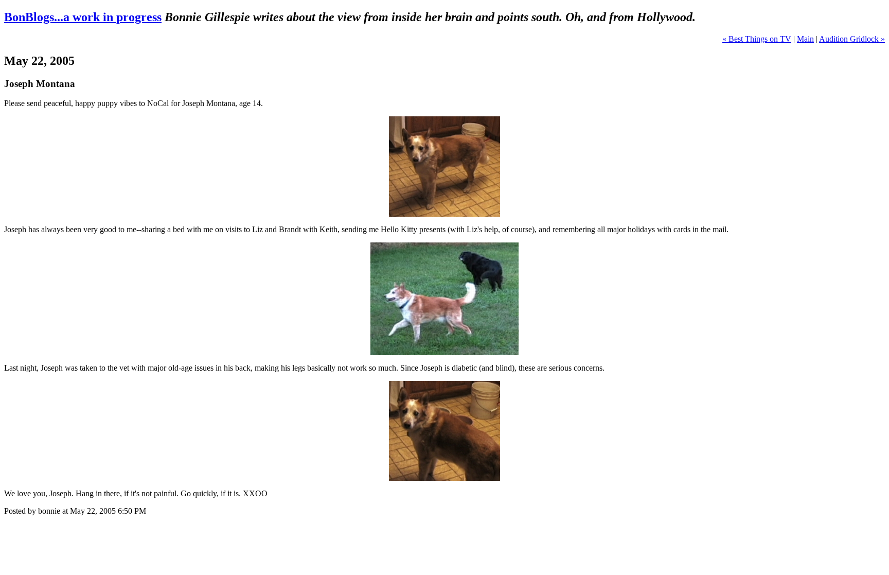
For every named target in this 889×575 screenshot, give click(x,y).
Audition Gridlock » (852, 38)
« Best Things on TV (756, 38)
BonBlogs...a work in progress (83, 17)
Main (805, 38)
